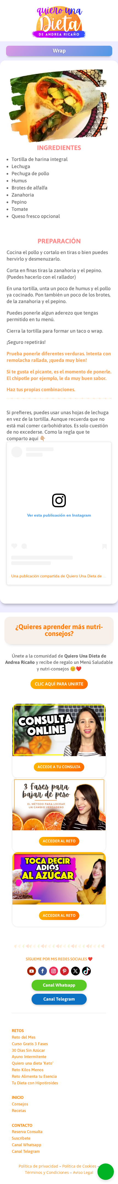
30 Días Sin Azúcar (28, 1050)
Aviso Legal (83, 1172)
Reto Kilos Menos (27, 1069)
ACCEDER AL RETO (59, 841)
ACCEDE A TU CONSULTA (59, 767)
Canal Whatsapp (59, 985)
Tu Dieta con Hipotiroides (35, 1083)
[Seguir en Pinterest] (64, 971)
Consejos (20, 1104)
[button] (105, 1171)
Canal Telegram (59, 998)
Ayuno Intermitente (29, 1056)
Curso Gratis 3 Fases (30, 1043)
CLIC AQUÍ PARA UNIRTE (59, 683)
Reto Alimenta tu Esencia (34, 1076)
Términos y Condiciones (47, 1172)
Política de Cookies (79, 1166)
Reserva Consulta (27, 1131)
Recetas (19, 1110)
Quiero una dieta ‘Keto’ (32, 1063)
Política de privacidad (38, 1166)
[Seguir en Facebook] (42, 971)
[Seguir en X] (75, 971)
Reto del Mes (23, 1037)
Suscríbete (21, 1138)
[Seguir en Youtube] (31, 971)
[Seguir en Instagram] (53, 971)
